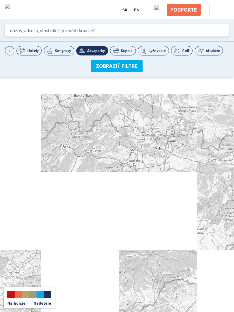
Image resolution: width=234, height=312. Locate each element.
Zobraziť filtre (117, 66)
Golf (186, 51)
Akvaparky (96, 51)
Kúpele (127, 51)
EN (137, 9)
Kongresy (63, 51)
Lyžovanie (157, 51)
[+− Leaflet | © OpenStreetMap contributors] (117, 195)
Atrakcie (213, 51)
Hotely (33, 51)
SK (125, 9)
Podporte (183, 9)
